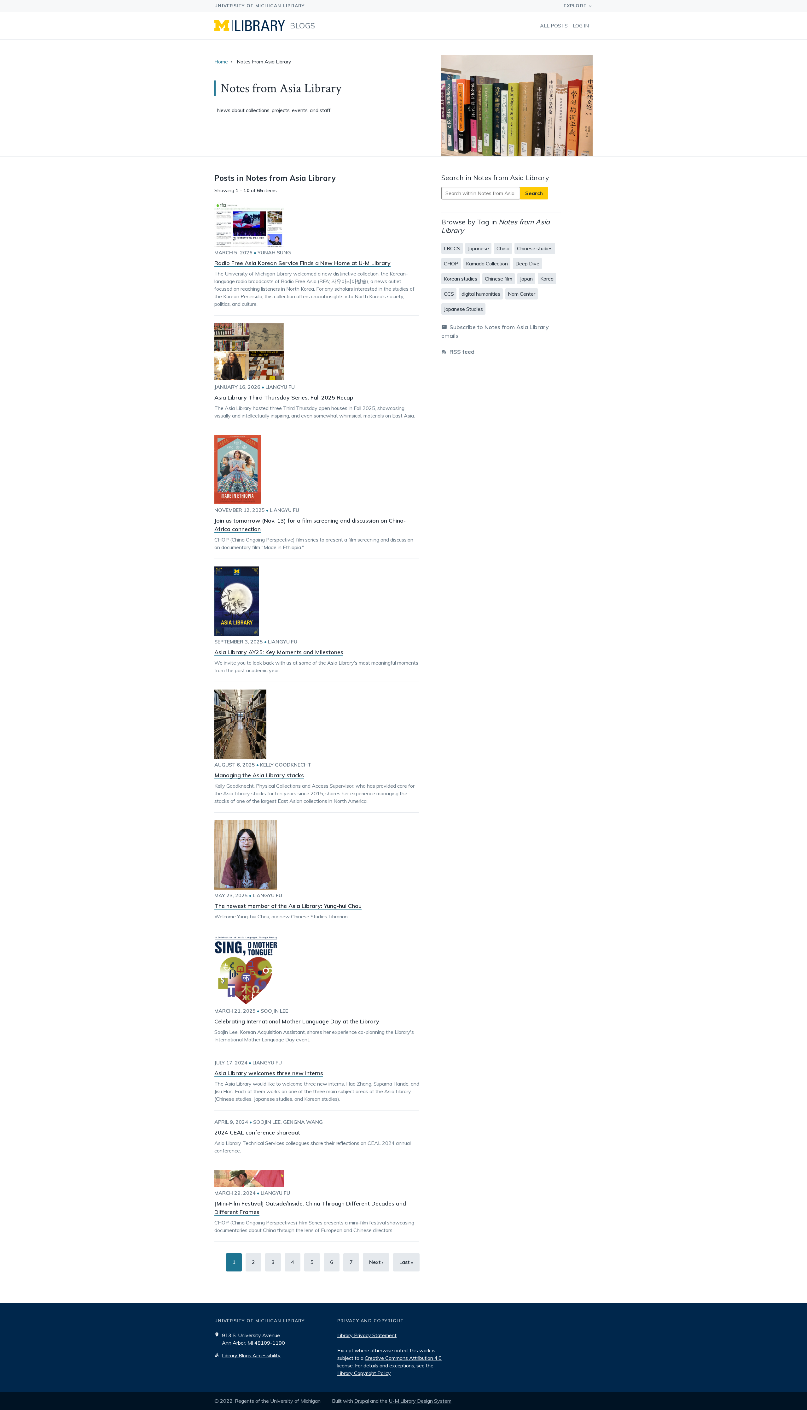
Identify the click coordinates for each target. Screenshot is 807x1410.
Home (221, 61)
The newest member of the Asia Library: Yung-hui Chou (288, 905)
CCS (449, 294)
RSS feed (462, 351)
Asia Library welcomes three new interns (268, 1073)
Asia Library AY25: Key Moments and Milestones (278, 652)
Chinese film (498, 278)
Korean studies (460, 278)
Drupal (361, 1401)
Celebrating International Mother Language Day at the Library (296, 1021)
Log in (581, 25)
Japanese (478, 248)
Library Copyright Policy (364, 1373)
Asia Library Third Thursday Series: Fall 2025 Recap (283, 397)
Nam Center (521, 294)
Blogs (302, 25)
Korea (547, 278)
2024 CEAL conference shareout (257, 1132)
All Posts (554, 25)
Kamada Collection (487, 263)
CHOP (451, 263)
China (502, 248)
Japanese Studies (463, 309)
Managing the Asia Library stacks (259, 775)
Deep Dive (527, 263)
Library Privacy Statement (367, 1335)
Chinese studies (535, 248)
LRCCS (452, 248)
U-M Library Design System (420, 1401)
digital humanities (481, 294)
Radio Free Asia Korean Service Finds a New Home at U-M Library (302, 263)
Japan (526, 278)
